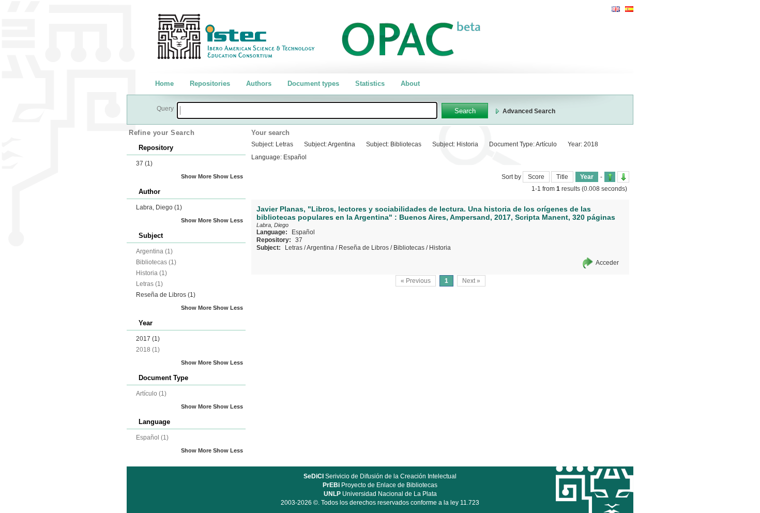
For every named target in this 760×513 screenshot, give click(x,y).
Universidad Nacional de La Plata (380, 493)
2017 (148, 338)
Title (562, 176)
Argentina (320, 247)
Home (164, 83)
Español (303, 232)
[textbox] (307, 110)
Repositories (210, 83)
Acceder (607, 262)
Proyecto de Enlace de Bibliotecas (380, 485)
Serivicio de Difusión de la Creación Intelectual (380, 476)
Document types (313, 83)
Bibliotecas (408, 247)
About (410, 83)
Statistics (370, 83)
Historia (440, 247)
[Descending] (623, 177)
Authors (258, 83)
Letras (293, 247)
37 (144, 163)
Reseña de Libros (165, 294)
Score (536, 176)
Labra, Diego (159, 207)
